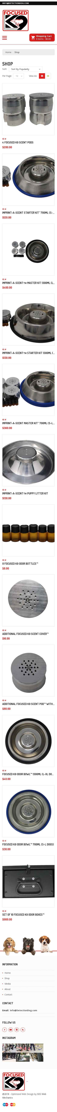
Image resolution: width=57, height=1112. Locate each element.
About (7, 989)
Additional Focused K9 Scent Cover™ (25, 633)
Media (8, 983)
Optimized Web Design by (23, 1094)
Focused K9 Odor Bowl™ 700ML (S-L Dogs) (28, 844)
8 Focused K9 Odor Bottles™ (20, 563)
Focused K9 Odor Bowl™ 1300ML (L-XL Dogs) (29, 774)
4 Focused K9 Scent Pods (17, 142)
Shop (7, 978)
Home (8, 52)
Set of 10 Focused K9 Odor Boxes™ (23, 914)
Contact (8, 994)
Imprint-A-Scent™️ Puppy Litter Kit (25, 493)
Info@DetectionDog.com (15, 3)
